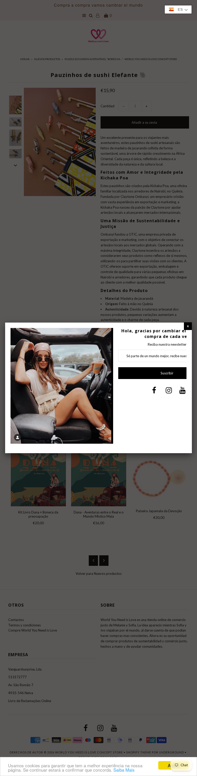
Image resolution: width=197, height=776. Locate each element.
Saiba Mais (124, 770)
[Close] (188, 326)
